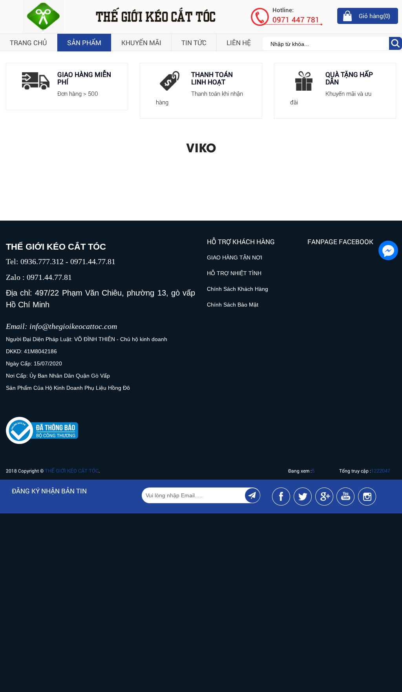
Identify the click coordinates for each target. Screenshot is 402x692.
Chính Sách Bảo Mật (232, 304)
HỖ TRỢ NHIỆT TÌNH (234, 273)
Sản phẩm (84, 42)
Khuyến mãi (141, 42)
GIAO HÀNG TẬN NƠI (234, 257)
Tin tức (193, 42)
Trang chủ (28, 42)
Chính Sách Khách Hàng (237, 289)
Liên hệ (239, 42)
